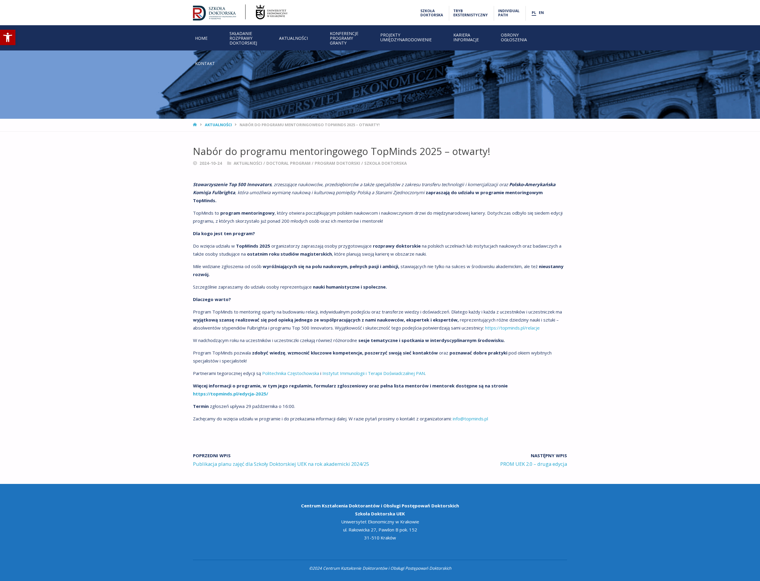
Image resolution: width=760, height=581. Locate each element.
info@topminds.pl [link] (470, 419)
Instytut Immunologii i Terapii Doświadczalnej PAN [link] (373, 373)
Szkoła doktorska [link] (385, 163)
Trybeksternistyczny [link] (470, 13)
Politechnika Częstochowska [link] (290, 373)
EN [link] (541, 12)
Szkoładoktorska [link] (431, 13)
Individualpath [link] (509, 13)
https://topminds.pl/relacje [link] (512, 328)
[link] (7, 37)
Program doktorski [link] (337, 163)
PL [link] (534, 12)
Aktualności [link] (218, 124)
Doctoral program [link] (288, 163)
